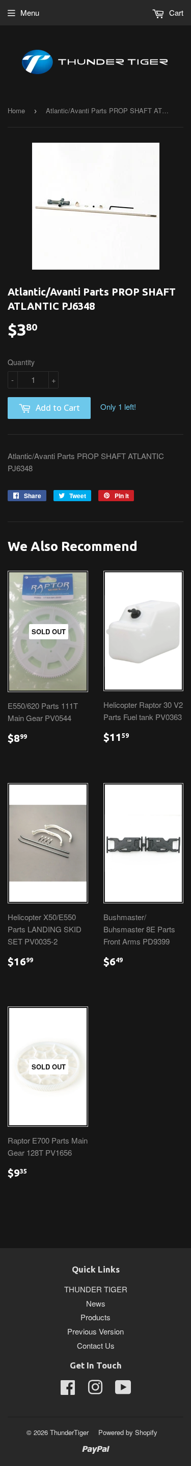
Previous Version (95, 1331)
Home (16, 110)
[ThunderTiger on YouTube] (123, 1390)
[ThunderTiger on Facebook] (67, 1390)
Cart (175, 12)
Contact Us (96, 1345)
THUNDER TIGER (95, 1289)
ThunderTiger (69, 1432)
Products (95, 1317)
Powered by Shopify (127, 1432)
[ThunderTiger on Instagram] (95, 1390)
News (95, 1303)
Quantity (21, 362)
